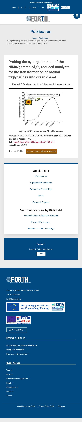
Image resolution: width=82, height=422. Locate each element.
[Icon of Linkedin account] (43, 7)
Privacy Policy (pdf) (46, 406)
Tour (8, 370)
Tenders (9, 396)
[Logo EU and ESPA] (53, 7)
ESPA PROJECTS (16, 330)
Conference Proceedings (41, 189)
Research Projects (41, 202)
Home (34, 38)
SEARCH (14, 7)
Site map (61, 406)
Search (40, 254)
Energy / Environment (41, 222)
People (9, 383)
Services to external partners (17, 379)
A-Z (22, 7)
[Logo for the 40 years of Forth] (65, 7)
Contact (34, 7)
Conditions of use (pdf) (26, 406)
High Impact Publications (41, 182)
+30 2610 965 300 (13, 295)
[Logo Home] (41, 19)
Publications (43, 38)
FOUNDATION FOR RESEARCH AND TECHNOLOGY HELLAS (41, 2)
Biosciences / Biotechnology (41, 228)
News (41, 195)
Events (9, 392)
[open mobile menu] (76, 15)
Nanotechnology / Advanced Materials (41, 215)
